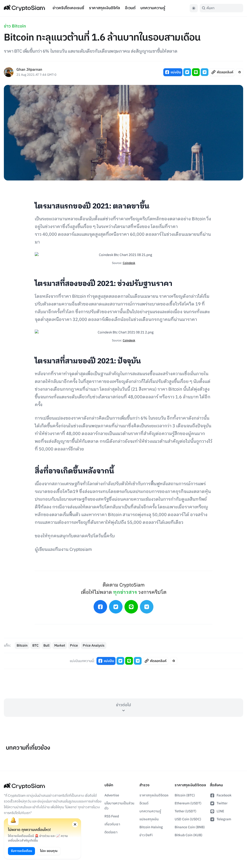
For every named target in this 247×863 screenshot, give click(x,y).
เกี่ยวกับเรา (112, 824)
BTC (35, 645)
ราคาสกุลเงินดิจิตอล (153, 795)
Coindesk (129, 263)
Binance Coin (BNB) (190, 827)
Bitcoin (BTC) (185, 795)
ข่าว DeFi (146, 835)
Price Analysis (93, 645)
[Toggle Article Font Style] (239, 72)
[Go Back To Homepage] (24, 8)
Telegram (224, 819)
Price (74, 645)
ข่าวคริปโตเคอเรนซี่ (68, 8)
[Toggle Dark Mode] (194, 8)
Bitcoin (22, 645)
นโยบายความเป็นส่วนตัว (119, 806)
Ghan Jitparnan (29, 70)
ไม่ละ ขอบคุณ (48, 851)
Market (59, 645)
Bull (46, 645)
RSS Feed (111, 816)
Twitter (222, 803)
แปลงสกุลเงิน (149, 819)
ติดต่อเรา (110, 832)
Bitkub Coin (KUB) (188, 835)
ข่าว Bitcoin (15, 26)
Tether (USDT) (185, 811)
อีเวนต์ (130, 8)
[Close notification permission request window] (75, 824)
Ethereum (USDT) (188, 803)
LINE (220, 811)
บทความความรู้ (152, 8)
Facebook (224, 795)
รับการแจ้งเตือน (21, 851)
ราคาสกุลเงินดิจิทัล (104, 8)
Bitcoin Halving (151, 827)
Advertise (111, 795)
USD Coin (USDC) (188, 819)
